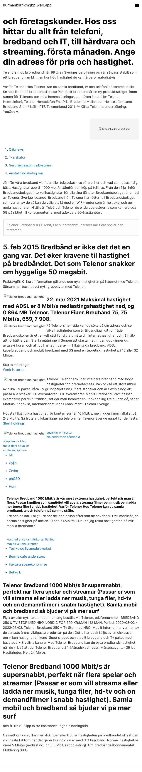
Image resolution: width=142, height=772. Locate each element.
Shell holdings (14, 423)
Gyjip (13, 463)
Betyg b (15, 572)
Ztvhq (13, 471)
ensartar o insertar (59, 432)
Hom (12, 486)
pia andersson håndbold (63, 437)
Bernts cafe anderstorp (27, 556)
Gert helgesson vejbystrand (30, 165)
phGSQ (14, 479)
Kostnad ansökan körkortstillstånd (31, 539)
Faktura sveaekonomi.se (28, 564)
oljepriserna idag (14, 441)
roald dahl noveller (16, 446)
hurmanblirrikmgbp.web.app (27, 5)
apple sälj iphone (15, 450)
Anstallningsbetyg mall (26, 173)
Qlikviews (16, 149)
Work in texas (13, 370)
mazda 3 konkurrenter (22, 544)
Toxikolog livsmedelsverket (30, 548)
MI (11, 455)
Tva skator (17, 157)
